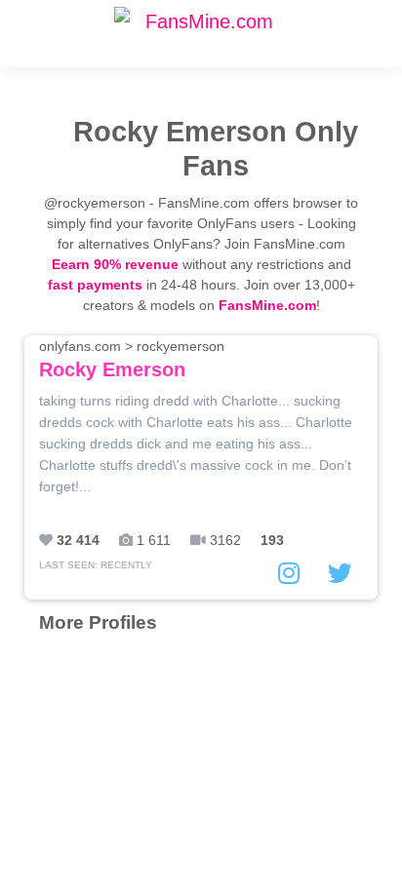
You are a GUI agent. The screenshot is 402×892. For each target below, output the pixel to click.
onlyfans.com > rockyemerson (131, 359)
